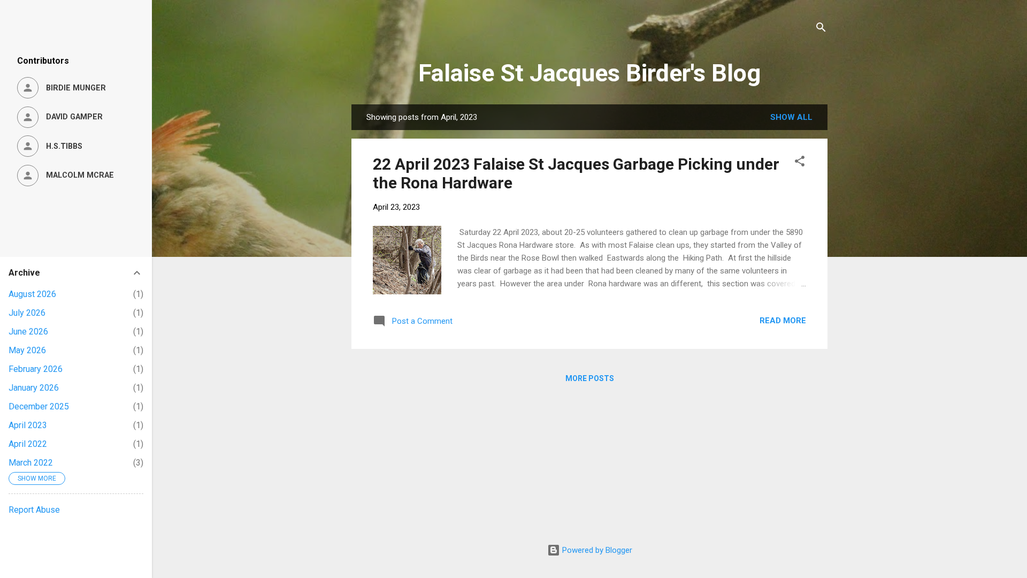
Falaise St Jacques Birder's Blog (589, 73)
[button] (799, 163)
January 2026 (34, 388)
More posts (589, 378)
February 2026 (36, 369)
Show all (791, 117)
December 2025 (39, 406)
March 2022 (31, 463)
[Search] (821, 29)
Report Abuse (34, 510)
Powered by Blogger (596, 550)
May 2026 (27, 350)
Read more (783, 320)
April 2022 (28, 444)
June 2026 (28, 331)
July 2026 (27, 313)
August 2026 (32, 294)
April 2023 (28, 425)
